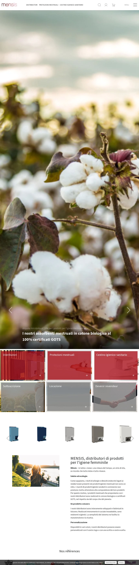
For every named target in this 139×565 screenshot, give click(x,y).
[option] (69, 179)
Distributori (31, 5)
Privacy (121, 562)
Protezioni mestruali (48, 5)
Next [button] (132, 434)
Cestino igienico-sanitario (71, 5)
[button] (10, 310)
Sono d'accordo (111, 562)
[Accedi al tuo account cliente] (106, 5)
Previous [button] (7, 434)
